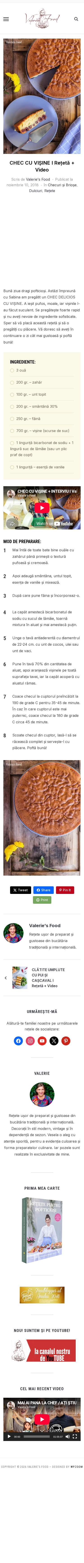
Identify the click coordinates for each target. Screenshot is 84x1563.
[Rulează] (9, 1436)
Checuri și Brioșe (62, 185)
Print (44, 900)
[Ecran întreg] (75, 1436)
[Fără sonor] (67, 1436)
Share (45, 890)
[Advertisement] (42, 244)
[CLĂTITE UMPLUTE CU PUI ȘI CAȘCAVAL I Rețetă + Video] (20, 977)
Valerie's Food (38, 179)
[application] (42, 1419)
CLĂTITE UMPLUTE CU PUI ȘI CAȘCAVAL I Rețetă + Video (48, 978)
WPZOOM (77, 1466)
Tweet (23, 890)
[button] (6, 19)
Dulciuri (35, 190)
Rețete (49, 190)
